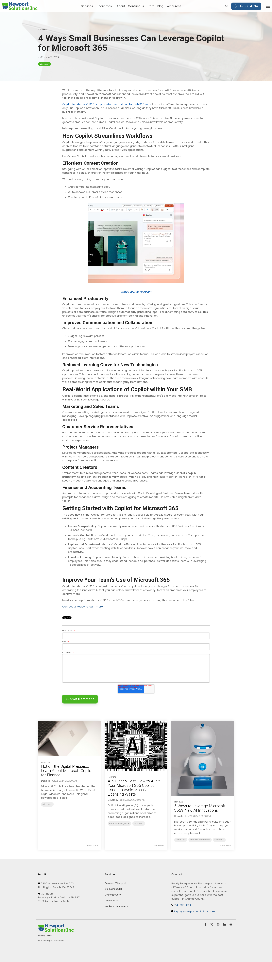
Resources (173, 6)
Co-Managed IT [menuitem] (113, 889)
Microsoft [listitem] (47, 804)
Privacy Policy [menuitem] (45, 935)
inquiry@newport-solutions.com (194, 911)
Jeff (40, 57)
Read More (92, 845)
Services (87, 6)
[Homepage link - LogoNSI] (56, 931)
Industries (105, 6)
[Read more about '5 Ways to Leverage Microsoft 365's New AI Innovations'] (202, 758)
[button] (268, 6)
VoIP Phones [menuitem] (112, 900)
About (121, 6)
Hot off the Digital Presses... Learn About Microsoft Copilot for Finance (67, 770)
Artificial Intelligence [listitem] (119, 823)
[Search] (227, 6)
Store (150, 6)
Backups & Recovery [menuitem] (116, 906)
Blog (160, 6)
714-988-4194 (182, 905)
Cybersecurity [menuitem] (113, 894)
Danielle (45, 780)
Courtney (113, 800)
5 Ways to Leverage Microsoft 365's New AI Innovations (199, 808)
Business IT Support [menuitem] (115, 883)
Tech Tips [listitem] (181, 839)
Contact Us (136, 6)
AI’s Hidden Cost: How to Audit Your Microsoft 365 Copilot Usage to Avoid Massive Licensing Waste (134, 787)
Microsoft (44, 64)
